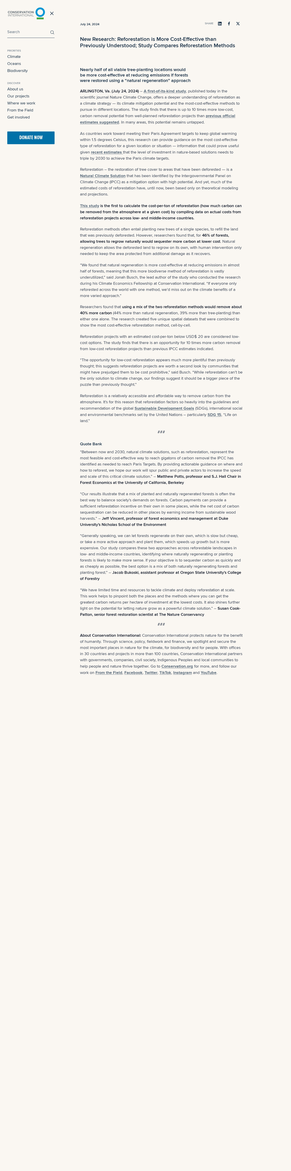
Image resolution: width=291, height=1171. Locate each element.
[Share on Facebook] (228, 23)
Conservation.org (177, 666)
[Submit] (51, 32)
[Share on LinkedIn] (219, 23)
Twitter (151, 672)
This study (89, 205)
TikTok (165, 672)
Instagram (182, 672)
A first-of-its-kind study (165, 91)
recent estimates (107, 152)
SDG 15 (214, 414)
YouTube (208, 672)
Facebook (133, 672)
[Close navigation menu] (52, 13)
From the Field (108, 672)
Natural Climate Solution (102, 175)
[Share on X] (238, 23)
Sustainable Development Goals (164, 408)
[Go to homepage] (26, 13)
